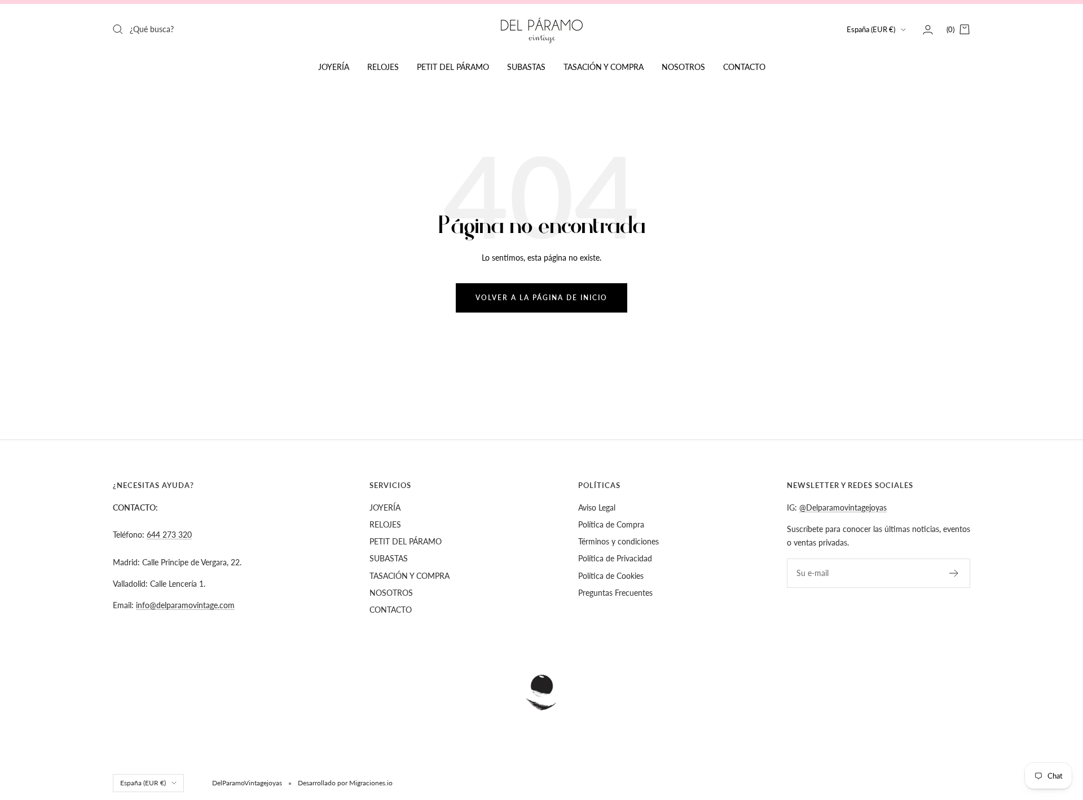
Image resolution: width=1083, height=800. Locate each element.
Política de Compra (611, 524)
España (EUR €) (871, 29)
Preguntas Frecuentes (615, 592)
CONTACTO (744, 67)
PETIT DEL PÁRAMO (453, 67)
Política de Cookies (611, 576)
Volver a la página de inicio (541, 297)
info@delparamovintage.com (185, 605)
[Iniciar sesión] (928, 29)
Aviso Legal (596, 507)
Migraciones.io (371, 783)
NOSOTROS (683, 67)
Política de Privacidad (615, 558)
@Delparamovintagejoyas (843, 507)
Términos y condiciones (618, 541)
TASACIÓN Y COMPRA (603, 67)
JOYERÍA (333, 67)
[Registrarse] (954, 573)
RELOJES (383, 67)
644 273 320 (169, 534)
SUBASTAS (526, 67)
